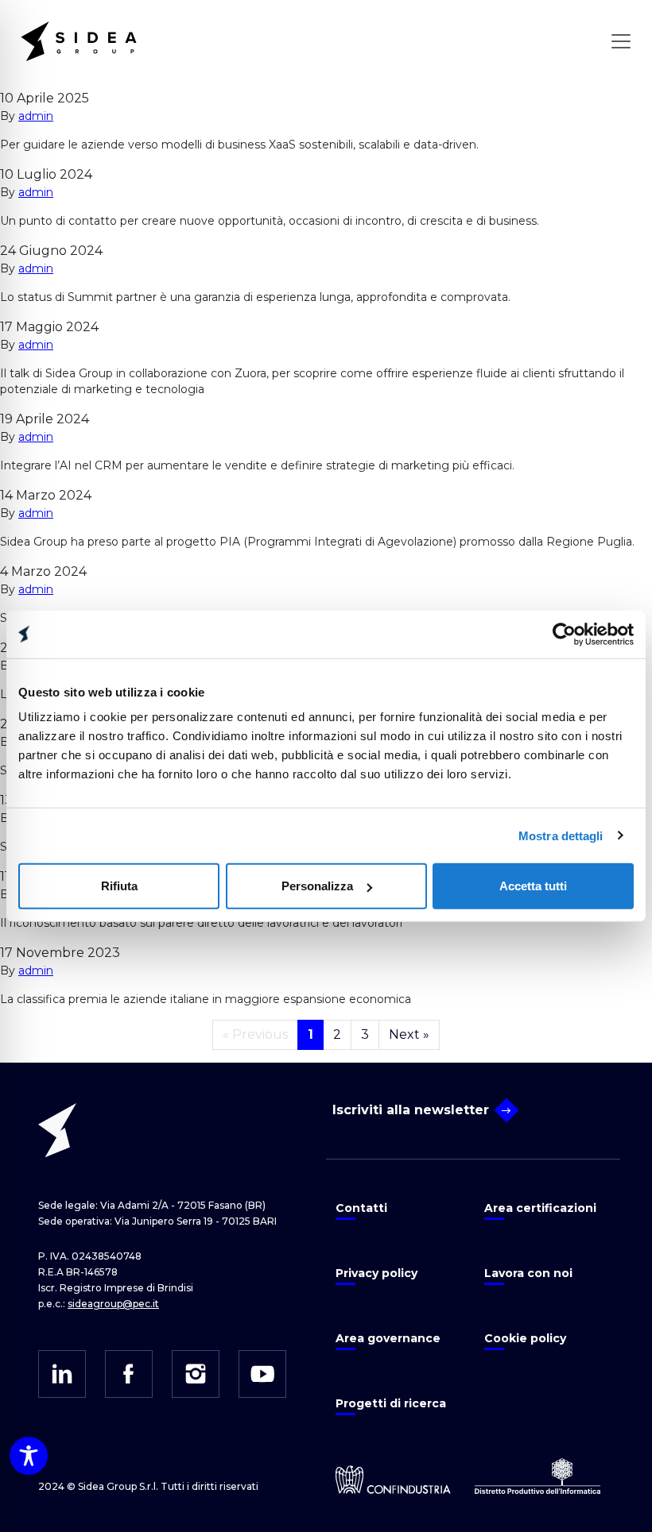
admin (35, 116)
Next (409, 1034)
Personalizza (317, 886)
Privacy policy (376, 1273)
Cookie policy (525, 1338)
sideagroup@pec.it (113, 1304)
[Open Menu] (621, 41)
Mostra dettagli (560, 835)
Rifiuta (119, 886)
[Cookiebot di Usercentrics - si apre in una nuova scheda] (564, 634)
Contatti (361, 1208)
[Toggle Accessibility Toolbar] (28, 1455)
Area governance (388, 1338)
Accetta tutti (533, 886)
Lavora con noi (528, 1273)
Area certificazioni (540, 1208)
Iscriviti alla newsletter (410, 1109)
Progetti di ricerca (391, 1403)
